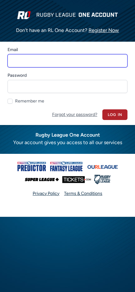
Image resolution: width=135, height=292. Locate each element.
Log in (115, 114)
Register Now (104, 30)
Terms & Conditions (83, 193)
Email (13, 49)
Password (17, 75)
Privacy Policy (46, 193)
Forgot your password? (74, 114)
